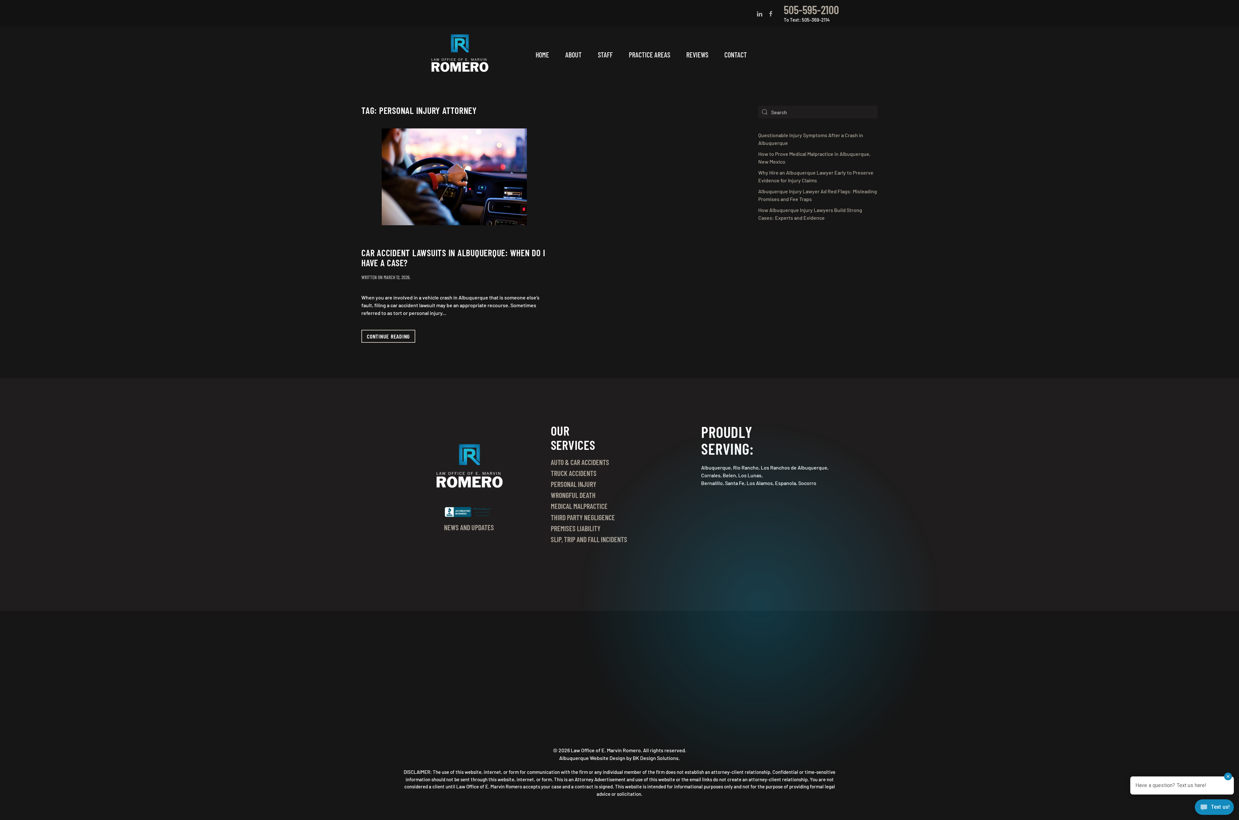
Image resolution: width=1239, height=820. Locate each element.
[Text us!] (1214, 807)
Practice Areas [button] (649, 54)
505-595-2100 (811, 9)
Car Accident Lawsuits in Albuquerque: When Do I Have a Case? (453, 257)
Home (542, 54)
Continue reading (388, 336)
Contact (735, 54)
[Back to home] (460, 54)
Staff (605, 54)
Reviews (697, 54)
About (573, 54)
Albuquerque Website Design (592, 758)
